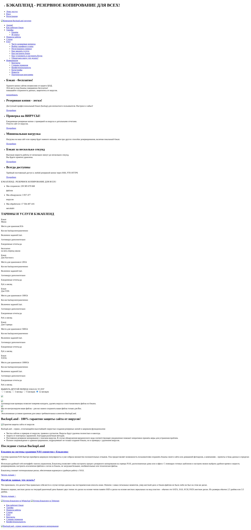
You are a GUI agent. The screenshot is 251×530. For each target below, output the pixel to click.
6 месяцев (30, 392)
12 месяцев (44, 392)
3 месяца (19, 392)
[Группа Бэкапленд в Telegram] (45, 501)
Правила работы (13, 37)
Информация (12, 60)
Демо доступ (12, 11)
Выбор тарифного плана (22, 46)
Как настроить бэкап (21, 53)
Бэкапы (15, 32)
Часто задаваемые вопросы (24, 44)
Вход (8, 14)
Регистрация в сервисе (22, 49)
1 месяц (7, 392)
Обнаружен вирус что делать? (25, 58)
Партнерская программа (22, 74)
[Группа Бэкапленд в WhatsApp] (15, 501)
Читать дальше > (8, 475)
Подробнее (11, 110)
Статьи (9, 39)
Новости (15, 72)
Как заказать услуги (20, 51)
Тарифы (9, 30)
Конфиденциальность (21, 67)
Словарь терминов (20, 65)
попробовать (12, 95)
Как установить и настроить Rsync (27, 56)
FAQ (8, 42)
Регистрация (12, 16)
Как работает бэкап (15, 27)
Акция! (9, 25)
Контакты (16, 63)
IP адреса (15, 34)
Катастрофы (17, 70)
